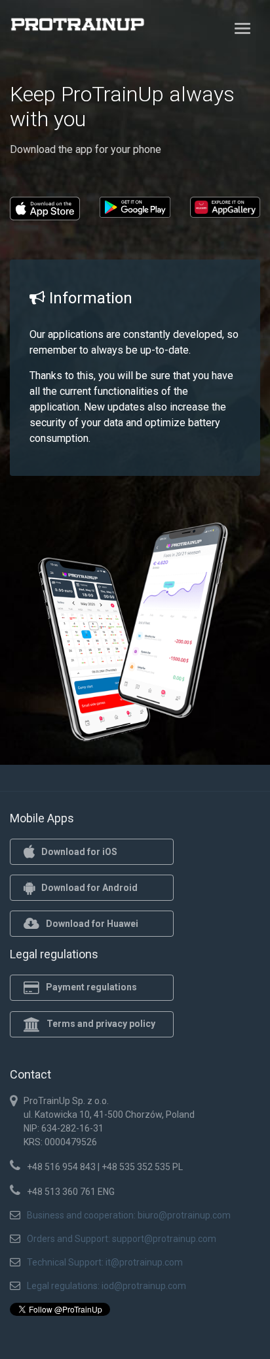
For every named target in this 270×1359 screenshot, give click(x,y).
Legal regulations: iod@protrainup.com (106, 1286)
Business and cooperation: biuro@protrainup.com (129, 1215)
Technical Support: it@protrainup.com (105, 1262)
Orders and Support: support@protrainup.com (121, 1238)
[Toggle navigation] (242, 28)
